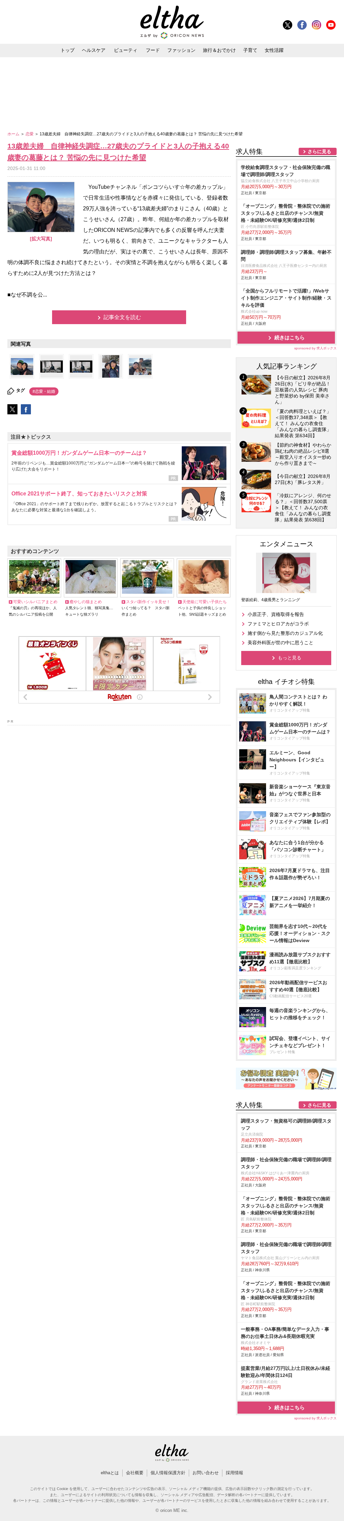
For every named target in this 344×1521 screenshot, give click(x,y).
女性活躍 (274, 50)
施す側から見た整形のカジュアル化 (285, 633)
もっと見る (289, 657)
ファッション (181, 50)
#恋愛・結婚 (44, 391)
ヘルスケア (93, 50)
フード (153, 50)
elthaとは (110, 1472)
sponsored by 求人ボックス (315, 348)
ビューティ (125, 50)
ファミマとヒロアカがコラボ (278, 623)
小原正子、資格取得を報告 (276, 614)
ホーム (13, 134)
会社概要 (134, 1472)
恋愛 (30, 134)
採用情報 (234, 1472)
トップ (67, 50)
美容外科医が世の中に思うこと (280, 642)
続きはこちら (289, 337)
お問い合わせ (205, 1472)
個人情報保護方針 (167, 1472)
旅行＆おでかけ (219, 50)
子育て (250, 50)
